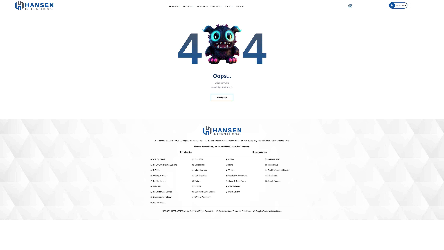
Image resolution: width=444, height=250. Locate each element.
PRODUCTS (173, 6)
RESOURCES (215, 6)
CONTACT (240, 6)
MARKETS (187, 6)
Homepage (222, 97)
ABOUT (228, 6)
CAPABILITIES (202, 6)
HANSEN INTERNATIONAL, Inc (175, 211)
